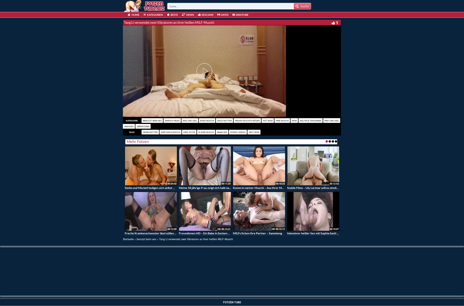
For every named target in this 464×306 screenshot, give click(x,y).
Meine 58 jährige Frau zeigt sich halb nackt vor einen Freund (217, 187)
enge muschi (207, 120)
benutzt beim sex (152, 120)
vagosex (129, 126)
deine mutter (150, 132)
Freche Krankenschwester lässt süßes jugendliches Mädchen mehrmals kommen (176, 233)
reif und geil (331, 120)
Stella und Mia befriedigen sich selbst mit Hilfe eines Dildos (162, 187)
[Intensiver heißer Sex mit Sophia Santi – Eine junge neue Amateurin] (313, 211)
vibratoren (143, 126)
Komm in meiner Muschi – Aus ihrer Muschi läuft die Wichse (271, 187)
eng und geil (190, 120)
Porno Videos (238, 132)
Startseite (128, 239)
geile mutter (224, 120)
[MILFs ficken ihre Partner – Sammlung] (259, 211)
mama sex (222, 132)
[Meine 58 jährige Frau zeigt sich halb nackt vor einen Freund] (205, 165)
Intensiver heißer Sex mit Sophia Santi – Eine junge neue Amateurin (330, 233)
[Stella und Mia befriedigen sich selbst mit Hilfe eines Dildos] (151, 165)
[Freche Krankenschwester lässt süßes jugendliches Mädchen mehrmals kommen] (151, 211)
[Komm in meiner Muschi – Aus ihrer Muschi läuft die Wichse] (259, 165)
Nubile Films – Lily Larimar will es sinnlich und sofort (320, 187)
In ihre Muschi (206, 132)
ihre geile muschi (170, 132)
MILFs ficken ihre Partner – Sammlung (257, 233)
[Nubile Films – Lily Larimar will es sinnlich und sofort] (313, 165)
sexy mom (254, 132)
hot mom (268, 120)
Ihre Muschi (282, 120)
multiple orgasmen (310, 120)
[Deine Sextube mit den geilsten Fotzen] (144, 5)
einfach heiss (172, 120)
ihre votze (189, 132)
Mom (294, 120)
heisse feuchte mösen (247, 120)
